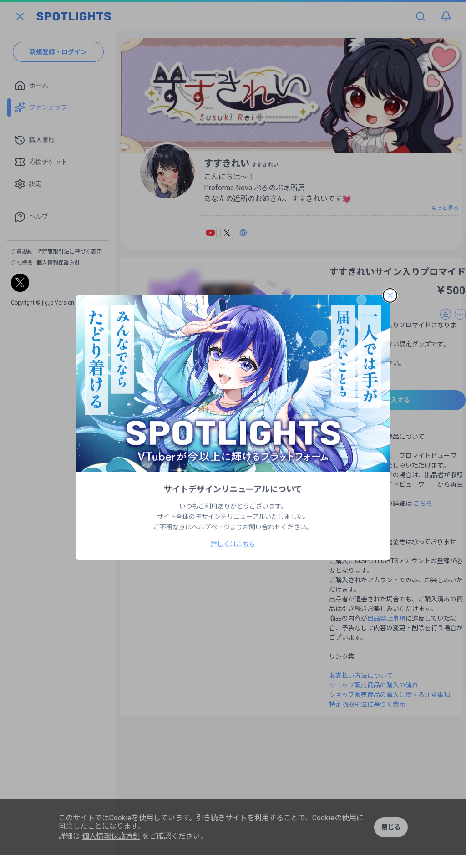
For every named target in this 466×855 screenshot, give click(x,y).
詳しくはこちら (233, 544)
